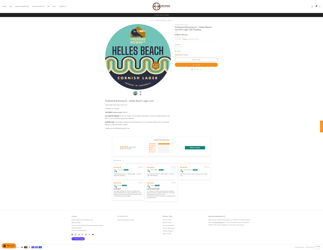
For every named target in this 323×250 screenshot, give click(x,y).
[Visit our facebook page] (72, 234)
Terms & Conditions (168, 225)
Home (4, 6)
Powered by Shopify (299, 247)
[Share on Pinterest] (198, 70)
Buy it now (196, 64)
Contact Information (169, 228)
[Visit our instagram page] (75, 234)
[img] (117, 167)
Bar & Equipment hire (22, 6)
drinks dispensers (219, 222)
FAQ (48, 6)
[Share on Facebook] (192, 70)
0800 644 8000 (75, 222)
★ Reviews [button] (321, 126)
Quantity (177, 44)
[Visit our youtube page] (93, 234)
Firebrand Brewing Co (181, 24)
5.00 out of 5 (132, 147)
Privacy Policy (167, 220)
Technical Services (38, 6)
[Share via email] (200, 70)
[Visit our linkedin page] (79, 234)
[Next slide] (167, 57)
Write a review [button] (195, 148)
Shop (10, 6)
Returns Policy (167, 222)
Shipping (185, 39)
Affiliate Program (168, 231)
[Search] (319, 6)
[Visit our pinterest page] (82, 234)
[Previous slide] (108, 57)
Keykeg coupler (117, 112)
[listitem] (161, 15)
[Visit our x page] (89, 234)
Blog (54, 6)
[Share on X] (195, 70)
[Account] (312, 6)
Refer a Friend (167, 233)
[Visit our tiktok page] (86, 234)
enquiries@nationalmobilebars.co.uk (82, 220)
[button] (178, 54)
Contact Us (62, 6)
